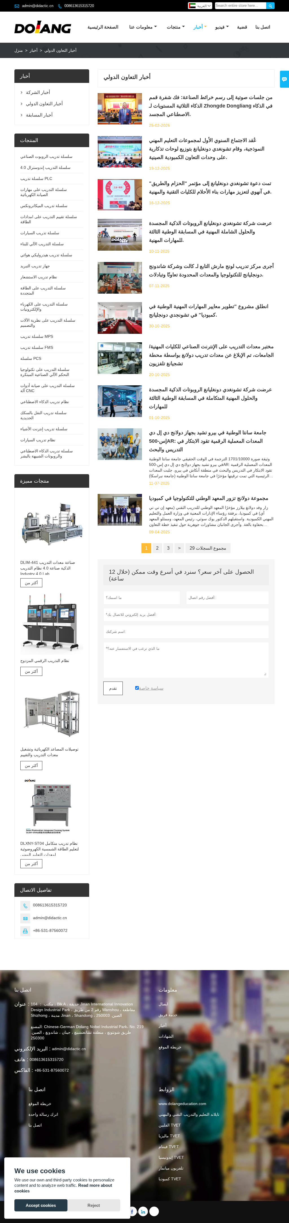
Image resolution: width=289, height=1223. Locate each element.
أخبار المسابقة (39, 115)
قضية (242, 27)
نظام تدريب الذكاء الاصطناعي (44, 401)
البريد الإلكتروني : (32, 1049)
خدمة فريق (168, 1015)
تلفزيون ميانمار (171, 1168)
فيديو (220, 27)
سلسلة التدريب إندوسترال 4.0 (45, 167)
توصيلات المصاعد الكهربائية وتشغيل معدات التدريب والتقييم (49, 752)
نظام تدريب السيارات (37, 440)
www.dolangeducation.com (182, 1103)
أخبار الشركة (38, 92)
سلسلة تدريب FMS (36, 347)
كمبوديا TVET (170, 1179)
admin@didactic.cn (37, 6)
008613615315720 (79, 6)
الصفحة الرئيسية (102, 27)
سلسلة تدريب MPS (36, 336)
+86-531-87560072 (50, 930)
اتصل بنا (262, 27)
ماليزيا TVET (169, 1136)
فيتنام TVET (169, 1146)
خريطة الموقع (170, 1047)
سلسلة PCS (30, 358)
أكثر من (31, 583)
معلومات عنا (141, 27)
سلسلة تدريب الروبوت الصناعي (46, 156)
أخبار (198, 27)
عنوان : (21, 1004)
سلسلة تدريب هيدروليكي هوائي (46, 255)
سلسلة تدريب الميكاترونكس (43, 205)
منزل (18, 50)
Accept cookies (41, 1205)
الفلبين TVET (170, 1125)
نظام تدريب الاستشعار (38, 277)
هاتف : (21, 1059)
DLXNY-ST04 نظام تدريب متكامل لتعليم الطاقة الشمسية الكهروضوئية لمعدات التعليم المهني (49, 849)
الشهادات (166, 1036)
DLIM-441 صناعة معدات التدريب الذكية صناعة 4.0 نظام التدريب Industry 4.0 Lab (47, 568)
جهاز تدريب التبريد (35, 266)
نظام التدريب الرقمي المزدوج (44, 660)
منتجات (174, 27)
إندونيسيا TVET (171, 1157)
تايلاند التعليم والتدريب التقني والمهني (189, 1114)
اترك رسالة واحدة (43, 1114)
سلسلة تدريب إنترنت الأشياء (43, 429)
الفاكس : (23, 1070)
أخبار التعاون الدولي (44, 103)
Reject (93, 1205)
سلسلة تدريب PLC (36, 178)
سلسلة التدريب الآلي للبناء (42, 244)
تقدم (113, 688)
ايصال (163, 1004)
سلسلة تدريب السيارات (39, 233)
